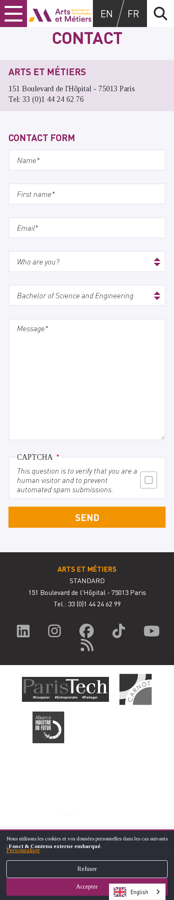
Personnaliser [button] (23, 850)
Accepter (87, 887)
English (139, 891)
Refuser (87, 869)
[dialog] (87, 864)
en (107, 13)
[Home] (60, 13)
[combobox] (137, 892)
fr (133, 13)
